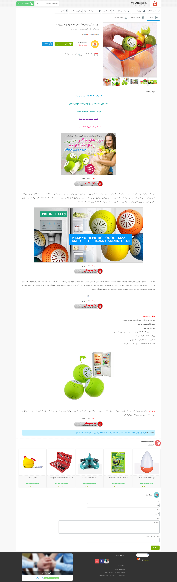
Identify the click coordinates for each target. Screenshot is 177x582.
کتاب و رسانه (60, 11)
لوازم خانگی (152, 11)
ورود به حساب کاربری (51, 578)
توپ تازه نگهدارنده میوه (83, 432)
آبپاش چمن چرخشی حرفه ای (89, 477)
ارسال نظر (155, 547)
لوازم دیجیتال (122, 11)
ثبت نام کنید (39, 578)
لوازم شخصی (137, 11)
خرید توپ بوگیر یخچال (139, 432)
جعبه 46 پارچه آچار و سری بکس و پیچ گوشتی (61, 477)
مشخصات (151, 17)
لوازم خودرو (107, 11)
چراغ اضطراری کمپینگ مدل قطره (146, 477)
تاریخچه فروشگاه (120, 569)
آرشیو (150, 444)
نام (159, 501)
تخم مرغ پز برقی (32, 477)
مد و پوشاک (92, 11)
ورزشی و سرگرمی (76, 11)
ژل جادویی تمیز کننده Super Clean (118, 477)
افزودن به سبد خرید (62, 44)
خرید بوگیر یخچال (124, 432)
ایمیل (158, 509)
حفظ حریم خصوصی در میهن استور (115, 572)
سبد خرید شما (25, 3)
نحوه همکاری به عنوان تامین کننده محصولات (112, 575)
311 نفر (45, 44)
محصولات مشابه (135, 17)
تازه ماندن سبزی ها (98, 432)
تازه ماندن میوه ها (112, 432)
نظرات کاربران (118, 17)
